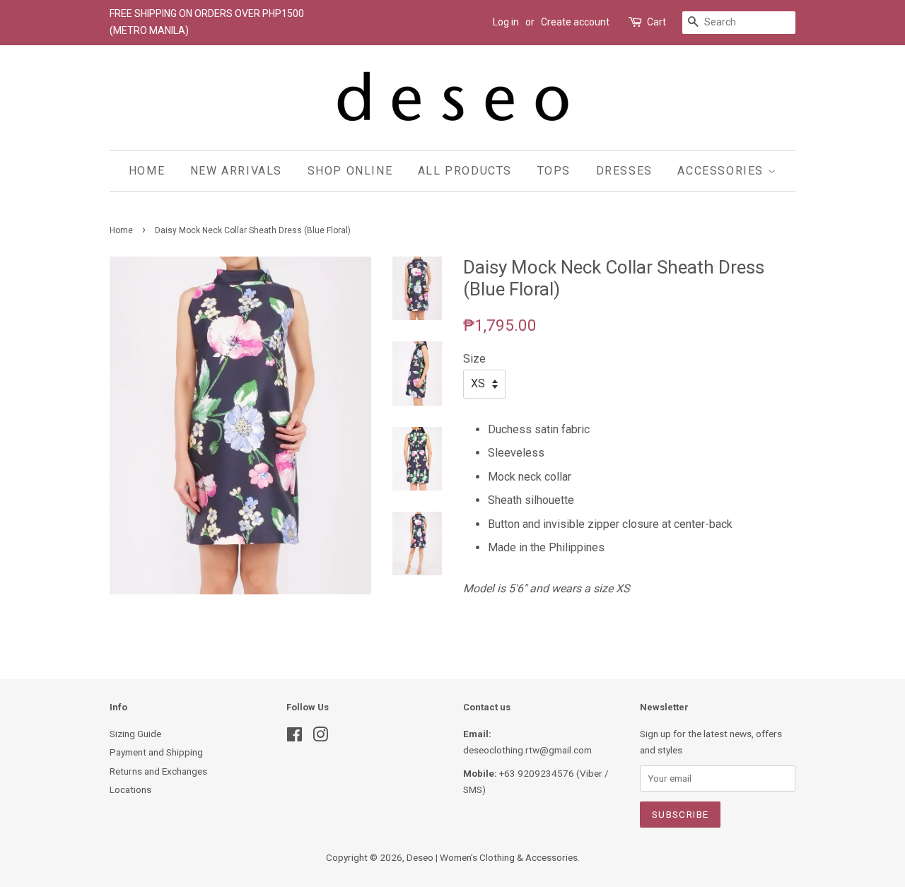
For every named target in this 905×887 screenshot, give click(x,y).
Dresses (624, 170)
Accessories (722, 170)
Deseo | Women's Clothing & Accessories (492, 857)
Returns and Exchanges (158, 771)
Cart (656, 22)
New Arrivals (236, 170)
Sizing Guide (135, 733)
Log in (506, 22)
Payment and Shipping (156, 752)
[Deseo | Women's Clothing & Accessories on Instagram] (320, 737)
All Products (465, 170)
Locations (130, 789)
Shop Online (350, 170)
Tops (554, 170)
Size (474, 358)
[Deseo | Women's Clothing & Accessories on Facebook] (294, 737)
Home (147, 170)
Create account (575, 22)
